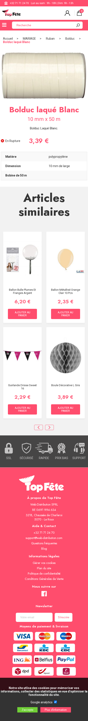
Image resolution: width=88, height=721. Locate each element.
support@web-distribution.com (44, 538)
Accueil (8, 38)
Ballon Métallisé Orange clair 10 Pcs (65, 291)
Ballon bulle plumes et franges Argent (22, 291)
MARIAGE (29, 38)
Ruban (50, 38)
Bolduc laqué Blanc (16, 42)
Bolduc (70, 38)
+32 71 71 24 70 (19, 3)
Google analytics (42, 702)
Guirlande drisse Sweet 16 (22, 387)
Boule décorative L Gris (65, 385)
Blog (44, 548)
